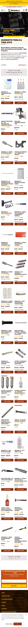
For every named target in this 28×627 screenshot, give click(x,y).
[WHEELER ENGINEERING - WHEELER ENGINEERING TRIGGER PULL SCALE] (21, 529)
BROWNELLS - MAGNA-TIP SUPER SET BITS (7, 152)
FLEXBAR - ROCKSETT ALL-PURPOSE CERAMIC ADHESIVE (20, 392)
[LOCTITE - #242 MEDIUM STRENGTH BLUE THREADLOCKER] (7, 500)
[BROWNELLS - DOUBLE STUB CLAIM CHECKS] (7, 293)
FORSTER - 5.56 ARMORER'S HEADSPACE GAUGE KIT (21, 273)
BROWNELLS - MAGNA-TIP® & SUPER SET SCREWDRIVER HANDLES (20, 213)
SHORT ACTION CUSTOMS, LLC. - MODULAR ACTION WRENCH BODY (5, 421)
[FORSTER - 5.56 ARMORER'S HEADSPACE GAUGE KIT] (21, 264)
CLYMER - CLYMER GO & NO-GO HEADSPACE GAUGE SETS (21, 362)
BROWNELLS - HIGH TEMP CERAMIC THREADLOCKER (20, 302)
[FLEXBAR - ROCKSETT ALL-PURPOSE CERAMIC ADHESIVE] (21, 382)
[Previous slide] (1, 24)
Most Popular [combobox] (22, 65)
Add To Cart (7, 102)
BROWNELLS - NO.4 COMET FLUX (19, 451)
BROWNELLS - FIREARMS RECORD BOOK (6, 93)
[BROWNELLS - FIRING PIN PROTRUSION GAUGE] (7, 529)
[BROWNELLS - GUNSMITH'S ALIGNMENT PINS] (7, 235)
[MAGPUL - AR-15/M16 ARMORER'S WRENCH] (21, 412)
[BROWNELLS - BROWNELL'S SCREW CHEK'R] (21, 173)
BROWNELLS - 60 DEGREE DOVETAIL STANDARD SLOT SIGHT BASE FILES (7, 183)
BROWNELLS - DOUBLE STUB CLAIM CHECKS (7, 302)
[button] (2, 10)
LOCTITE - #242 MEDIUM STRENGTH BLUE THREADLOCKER (7, 509)
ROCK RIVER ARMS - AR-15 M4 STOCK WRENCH (7, 479)
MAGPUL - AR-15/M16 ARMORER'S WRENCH (20, 420)
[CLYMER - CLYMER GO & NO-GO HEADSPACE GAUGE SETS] (21, 353)
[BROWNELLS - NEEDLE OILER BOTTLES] (21, 84)
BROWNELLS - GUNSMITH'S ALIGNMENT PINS (5, 244)
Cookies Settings (9, 623)
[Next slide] (26, 24)
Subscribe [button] (14, 585)
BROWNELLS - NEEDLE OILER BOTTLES (20, 92)
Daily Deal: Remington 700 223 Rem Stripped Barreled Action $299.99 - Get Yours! (14, 6)
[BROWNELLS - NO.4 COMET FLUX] (21, 442)
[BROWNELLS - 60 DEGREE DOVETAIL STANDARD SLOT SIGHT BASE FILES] (7, 173)
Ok (17, 623)
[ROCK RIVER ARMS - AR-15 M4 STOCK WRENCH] (7, 471)
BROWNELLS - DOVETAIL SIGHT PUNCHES (5, 362)
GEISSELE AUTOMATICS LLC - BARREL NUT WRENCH (21, 153)
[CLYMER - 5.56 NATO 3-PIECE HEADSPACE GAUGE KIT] (7, 382)
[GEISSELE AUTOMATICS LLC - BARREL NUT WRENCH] (21, 144)
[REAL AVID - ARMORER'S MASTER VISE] (21, 113)
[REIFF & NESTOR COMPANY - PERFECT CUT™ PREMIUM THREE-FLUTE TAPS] (21, 323)
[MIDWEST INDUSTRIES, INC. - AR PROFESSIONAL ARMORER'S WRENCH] (7, 113)
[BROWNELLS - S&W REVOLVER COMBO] (7, 442)
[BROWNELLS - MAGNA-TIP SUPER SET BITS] (7, 144)
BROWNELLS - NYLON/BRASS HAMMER (18, 509)
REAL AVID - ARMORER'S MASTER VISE (20, 123)
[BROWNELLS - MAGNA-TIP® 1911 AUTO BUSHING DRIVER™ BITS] (21, 471)
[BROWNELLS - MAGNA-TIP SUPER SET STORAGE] (21, 235)
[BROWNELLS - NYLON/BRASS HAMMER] (21, 500)
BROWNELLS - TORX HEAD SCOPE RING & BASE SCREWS (6, 332)
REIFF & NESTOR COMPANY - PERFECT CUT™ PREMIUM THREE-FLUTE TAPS (21, 332)
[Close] (25, 614)
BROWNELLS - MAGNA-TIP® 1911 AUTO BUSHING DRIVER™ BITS (21, 480)
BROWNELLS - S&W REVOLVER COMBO (6, 451)
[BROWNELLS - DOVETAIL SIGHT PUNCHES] (7, 353)
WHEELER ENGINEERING (12, 59)
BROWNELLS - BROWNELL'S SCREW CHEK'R (20, 182)
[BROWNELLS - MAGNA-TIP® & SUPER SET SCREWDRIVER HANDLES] (21, 204)
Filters (4, 65)
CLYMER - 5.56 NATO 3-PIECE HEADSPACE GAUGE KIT (7, 392)
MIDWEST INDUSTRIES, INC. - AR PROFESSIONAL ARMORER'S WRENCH (7, 123)
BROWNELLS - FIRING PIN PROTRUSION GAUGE (6, 538)
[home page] (14, 10)
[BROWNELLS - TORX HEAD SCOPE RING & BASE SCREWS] (7, 323)
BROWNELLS (18, 57)
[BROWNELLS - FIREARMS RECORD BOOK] (7, 84)
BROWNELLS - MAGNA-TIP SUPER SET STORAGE (20, 244)
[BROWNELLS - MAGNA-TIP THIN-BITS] (7, 264)
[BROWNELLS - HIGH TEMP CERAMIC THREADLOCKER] (21, 293)
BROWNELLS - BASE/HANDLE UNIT (6, 212)
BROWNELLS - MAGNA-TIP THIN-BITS (7, 272)
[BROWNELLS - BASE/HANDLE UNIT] (7, 204)
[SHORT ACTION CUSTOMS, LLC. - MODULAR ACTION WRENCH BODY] (7, 412)
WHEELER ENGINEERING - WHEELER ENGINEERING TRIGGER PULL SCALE (21, 540)
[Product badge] (5, 375)
